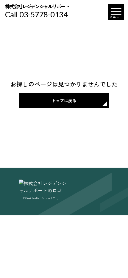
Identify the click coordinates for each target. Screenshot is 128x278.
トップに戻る (64, 101)
